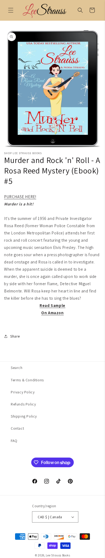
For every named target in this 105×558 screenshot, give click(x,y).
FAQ (14, 440)
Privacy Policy (22, 392)
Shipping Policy (24, 416)
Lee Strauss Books (58, 555)
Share (15, 336)
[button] (80, 10)
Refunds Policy (23, 404)
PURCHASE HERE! (20, 196)
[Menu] (11, 10)
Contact (17, 428)
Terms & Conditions (27, 380)
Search (17, 367)
